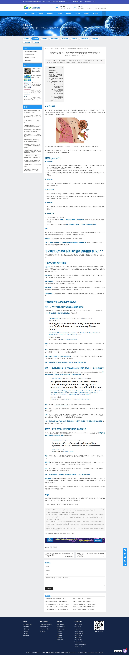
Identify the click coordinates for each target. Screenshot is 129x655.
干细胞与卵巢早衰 (78, 642)
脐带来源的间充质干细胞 (61, 404)
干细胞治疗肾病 (60, 629)
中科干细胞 (25, 633)
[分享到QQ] (51, 547)
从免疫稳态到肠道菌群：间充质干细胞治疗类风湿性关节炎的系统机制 (63, 601)
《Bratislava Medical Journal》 (82, 433)
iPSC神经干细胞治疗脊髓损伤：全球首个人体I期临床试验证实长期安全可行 (65, 599)
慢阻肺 (65, 60)
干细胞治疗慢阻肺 (58, 534)
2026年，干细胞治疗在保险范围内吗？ (82, 599)
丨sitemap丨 (28, 652)
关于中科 (77, 13)
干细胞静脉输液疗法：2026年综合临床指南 (57, 609)
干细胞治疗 (35, 38)
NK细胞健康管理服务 (30, 57)
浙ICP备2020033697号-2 (83, 652)
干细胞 (32, 13)
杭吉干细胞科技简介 (27, 624)
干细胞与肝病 (77, 629)
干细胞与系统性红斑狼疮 (80, 644)
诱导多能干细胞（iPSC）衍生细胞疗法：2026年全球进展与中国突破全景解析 (36, 84)
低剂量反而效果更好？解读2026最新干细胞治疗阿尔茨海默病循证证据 (90, 606)
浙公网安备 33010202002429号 (96, 652)
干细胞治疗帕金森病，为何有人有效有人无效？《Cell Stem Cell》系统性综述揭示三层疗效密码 (96, 604)
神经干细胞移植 (54, 38)
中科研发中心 (26, 629)
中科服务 (41, 13)
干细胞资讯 (86, 13)
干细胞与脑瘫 (27, 42)
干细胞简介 (36, 42)
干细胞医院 (74, 38)
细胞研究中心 (50, 13)
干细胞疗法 (44, 38)
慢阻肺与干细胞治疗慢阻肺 (64, 504)
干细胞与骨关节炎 (78, 646)
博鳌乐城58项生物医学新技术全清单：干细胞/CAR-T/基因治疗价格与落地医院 (65, 604)
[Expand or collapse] (62, 68)
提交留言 (49, 588)
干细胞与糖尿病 (84, 38)
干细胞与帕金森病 (78, 631)
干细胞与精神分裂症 (79, 633)
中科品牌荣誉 (26, 626)
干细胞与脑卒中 (78, 635)
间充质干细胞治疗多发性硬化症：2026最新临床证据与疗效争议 (89, 609)
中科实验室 (25, 631)
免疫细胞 (60, 13)
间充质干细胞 (65, 38)
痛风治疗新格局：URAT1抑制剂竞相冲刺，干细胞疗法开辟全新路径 (32, 130)
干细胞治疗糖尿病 (61, 626)
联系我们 (95, 13)
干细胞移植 (26, 38)
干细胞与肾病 (95, 38)
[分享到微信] (54, 547)
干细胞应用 (68, 13)
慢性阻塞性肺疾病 (55, 60)
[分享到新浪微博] (56, 547)
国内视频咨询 (28, 60)
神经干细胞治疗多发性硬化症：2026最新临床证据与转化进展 (32, 111)
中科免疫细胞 (26, 635)
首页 (26, 13)
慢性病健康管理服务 (29, 54)
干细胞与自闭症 (78, 639)
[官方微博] (125, 557)
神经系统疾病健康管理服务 (31, 51)
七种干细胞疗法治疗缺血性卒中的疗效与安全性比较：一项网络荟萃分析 (64, 606)
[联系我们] (125, 553)
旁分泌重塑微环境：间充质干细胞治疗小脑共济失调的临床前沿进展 (90, 601)
